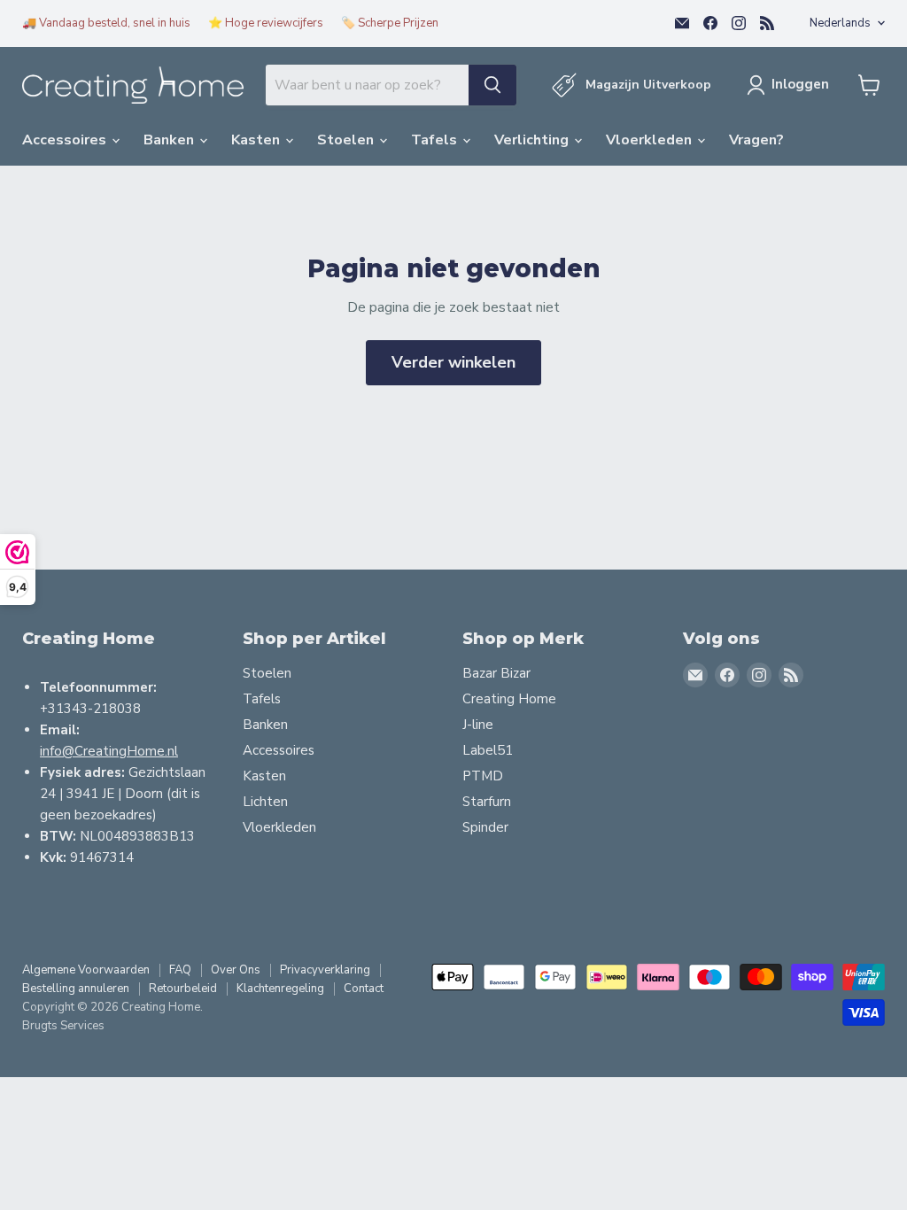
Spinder (485, 827)
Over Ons (235, 970)
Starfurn (486, 802)
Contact (364, 989)
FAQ (180, 970)
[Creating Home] (133, 85)
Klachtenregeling (280, 989)
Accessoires (66, 140)
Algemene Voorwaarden (86, 970)
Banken (170, 140)
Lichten (265, 802)
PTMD (482, 776)
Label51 (487, 750)
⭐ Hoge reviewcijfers (265, 23)
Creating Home (509, 699)
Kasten (257, 140)
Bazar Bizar (496, 673)
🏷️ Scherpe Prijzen (389, 23)
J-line (477, 724)
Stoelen (347, 140)
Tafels (436, 140)
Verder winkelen (453, 362)
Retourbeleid (183, 989)
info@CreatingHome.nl (109, 751)
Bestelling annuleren (75, 989)
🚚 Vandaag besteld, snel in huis (106, 23)
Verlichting (533, 140)
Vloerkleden (650, 140)
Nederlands (840, 23)
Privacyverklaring (325, 970)
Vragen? (756, 140)
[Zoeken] (492, 85)
